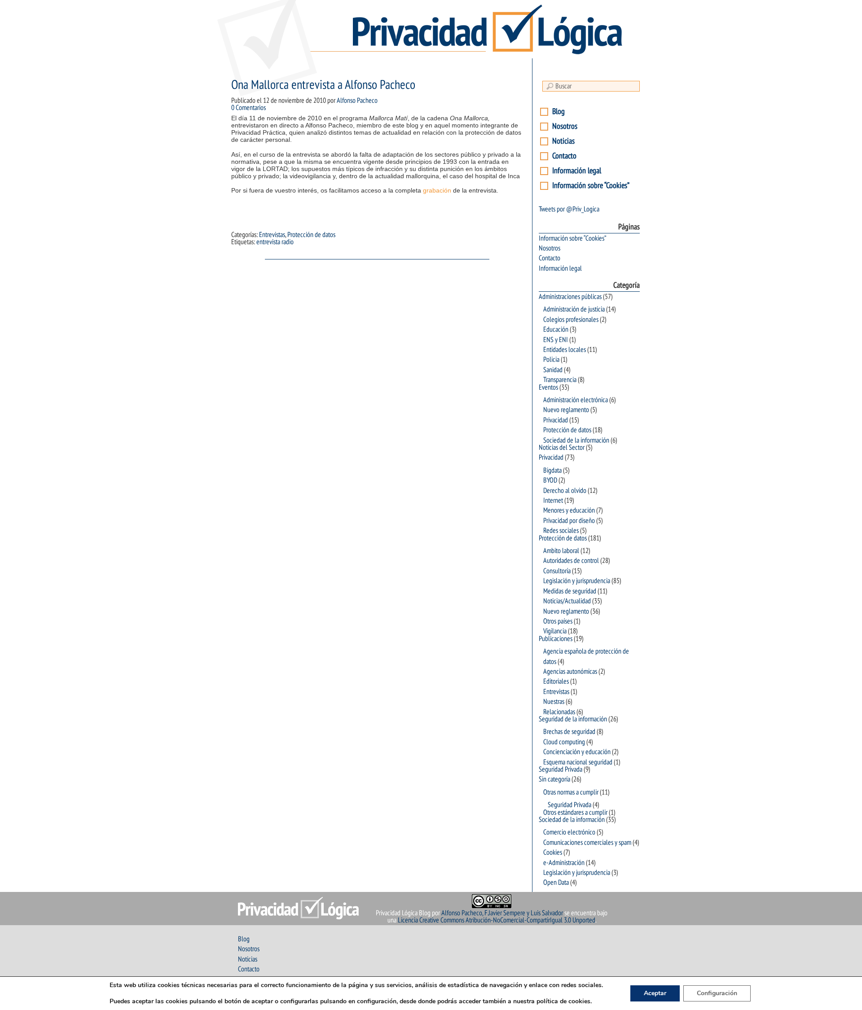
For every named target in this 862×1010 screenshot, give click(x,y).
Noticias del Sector (562, 448)
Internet (553, 500)
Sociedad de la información (576, 440)
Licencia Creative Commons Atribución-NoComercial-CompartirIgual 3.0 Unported (496, 920)
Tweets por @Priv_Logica (569, 209)
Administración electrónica (575, 400)
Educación (555, 329)
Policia (551, 360)
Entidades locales (564, 350)
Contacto (564, 156)
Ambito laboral (561, 551)
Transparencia (559, 380)
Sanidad (553, 370)
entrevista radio (275, 242)
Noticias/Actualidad (567, 601)
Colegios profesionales (570, 320)
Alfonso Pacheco (357, 101)
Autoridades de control (571, 561)
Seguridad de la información (573, 719)
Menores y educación (569, 510)
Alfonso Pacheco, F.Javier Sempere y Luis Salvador (502, 913)
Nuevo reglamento (566, 410)
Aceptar (655, 993)
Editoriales (556, 681)
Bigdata (552, 470)
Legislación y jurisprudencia (576, 581)
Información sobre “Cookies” (590, 185)
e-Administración (564, 863)
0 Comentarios (248, 108)
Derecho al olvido (564, 491)
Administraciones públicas (570, 297)
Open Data (556, 882)
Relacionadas (559, 712)
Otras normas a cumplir (570, 792)
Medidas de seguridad (569, 591)
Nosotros (564, 126)
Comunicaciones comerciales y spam (587, 843)
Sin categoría (554, 779)
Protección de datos (311, 235)
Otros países (557, 621)
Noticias (563, 141)
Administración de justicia (574, 309)
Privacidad (555, 420)
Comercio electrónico (569, 832)
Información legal (576, 171)
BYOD (550, 480)
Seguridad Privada (560, 769)
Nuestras (553, 702)
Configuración (717, 993)
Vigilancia (555, 631)
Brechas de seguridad (569, 732)
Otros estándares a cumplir (575, 812)
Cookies (552, 852)
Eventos (548, 387)
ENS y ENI (555, 340)
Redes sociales (561, 531)
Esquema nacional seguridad (577, 762)
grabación (437, 190)
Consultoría (557, 571)
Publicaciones (555, 639)
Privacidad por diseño (569, 521)
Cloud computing (564, 742)
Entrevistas (272, 235)
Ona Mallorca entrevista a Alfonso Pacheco (323, 85)
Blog (558, 111)
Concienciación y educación (577, 752)
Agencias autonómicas (570, 671)
